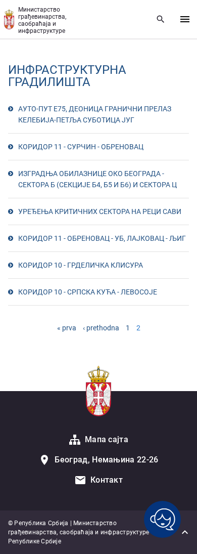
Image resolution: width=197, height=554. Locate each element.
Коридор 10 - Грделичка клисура (80, 265)
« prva (66, 328)
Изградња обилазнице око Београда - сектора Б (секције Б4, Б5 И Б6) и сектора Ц (97, 179)
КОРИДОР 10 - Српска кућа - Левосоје (87, 292)
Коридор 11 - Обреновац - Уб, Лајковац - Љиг (102, 238)
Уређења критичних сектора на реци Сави (99, 211)
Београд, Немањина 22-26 (106, 459)
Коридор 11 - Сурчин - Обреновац (80, 147)
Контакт (106, 480)
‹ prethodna (101, 328)
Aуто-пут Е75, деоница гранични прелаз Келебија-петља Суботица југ (94, 114)
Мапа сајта (106, 439)
